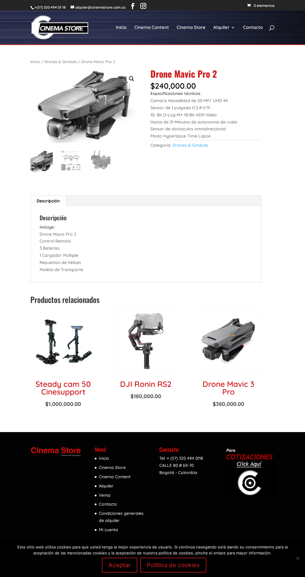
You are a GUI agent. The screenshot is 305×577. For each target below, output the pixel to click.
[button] (131, 79)
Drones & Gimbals (60, 61)
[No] (298, 558)
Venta (105, 495)
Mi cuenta (108, 529)
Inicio (121, 27)
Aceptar (119, 565)
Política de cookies (173, 565)
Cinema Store (191, 27)
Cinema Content (151, 27)
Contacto (253, 27)
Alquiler (221, 27)
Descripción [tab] (48, 201)
